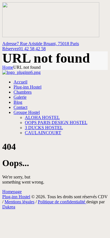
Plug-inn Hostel (16, 196)
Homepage (12, 191)
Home (7, 67)
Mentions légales (19, 201)
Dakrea (8, 206)
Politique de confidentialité (62, 201)
